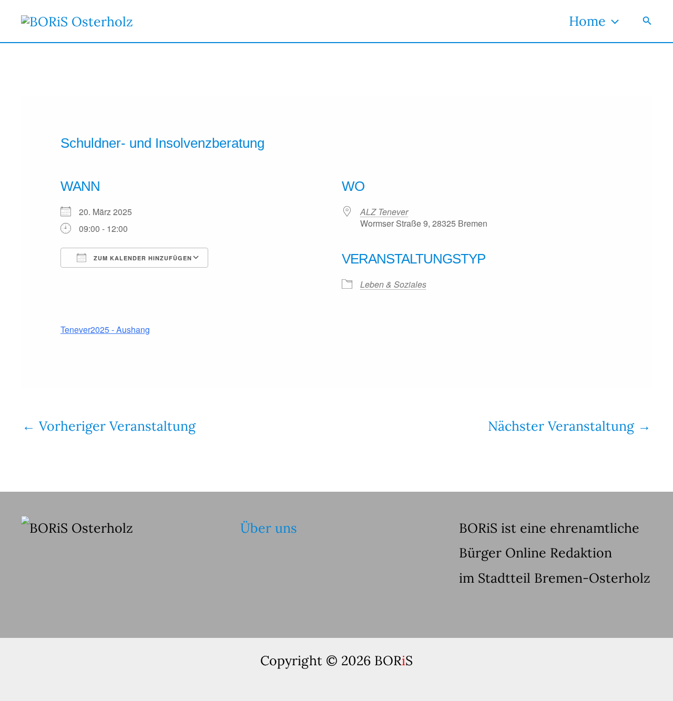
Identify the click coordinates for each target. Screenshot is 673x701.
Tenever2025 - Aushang (105, 329)
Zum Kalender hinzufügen (141, 258)
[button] (612, 21)
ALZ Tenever (384, 212)
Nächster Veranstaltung (569, 426)
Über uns (268, 528)
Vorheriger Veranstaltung (109, 426)
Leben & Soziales (393, 284)
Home (587, 21)
